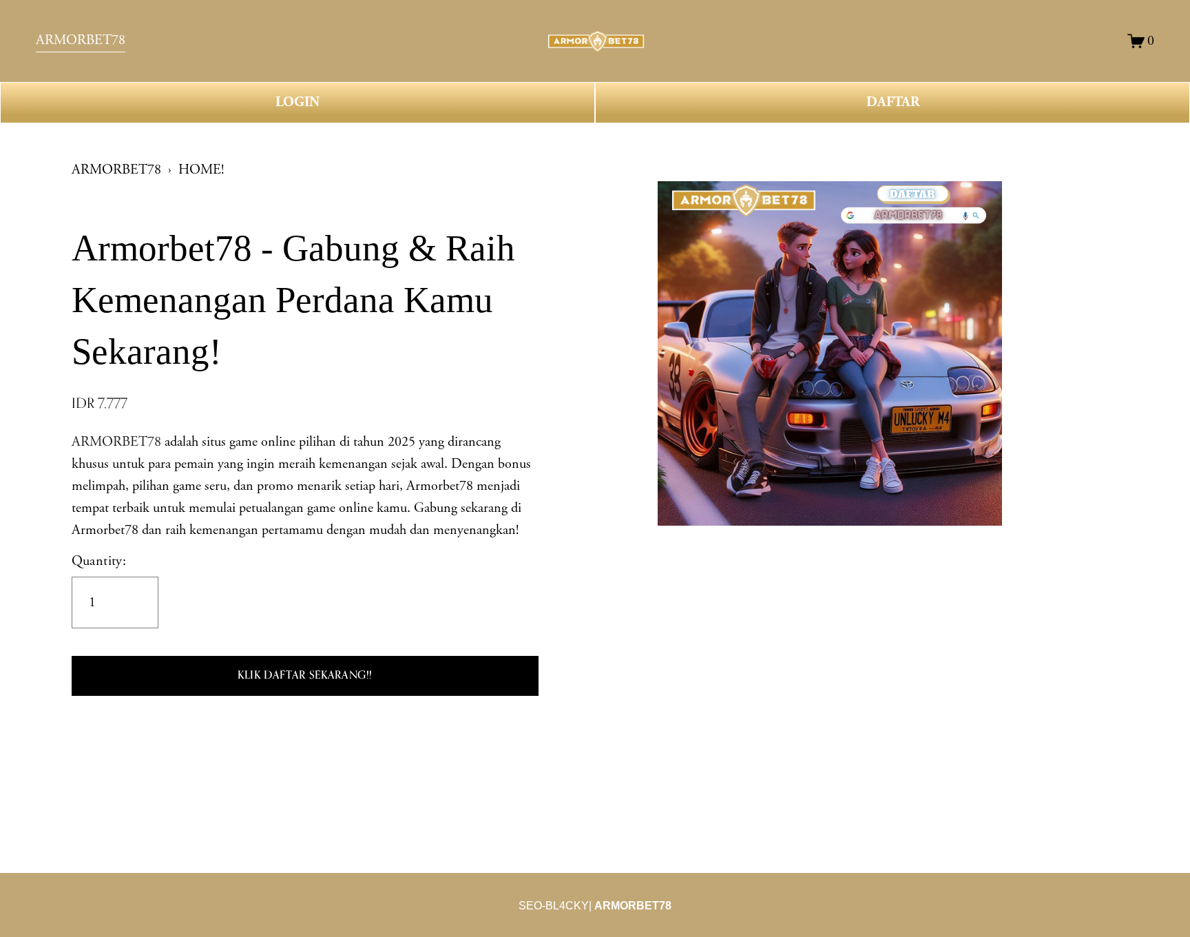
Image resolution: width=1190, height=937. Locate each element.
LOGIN (297, 102)
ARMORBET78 (116, 169)
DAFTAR (892, 102)
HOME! (201, 169)
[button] (305, 676)
